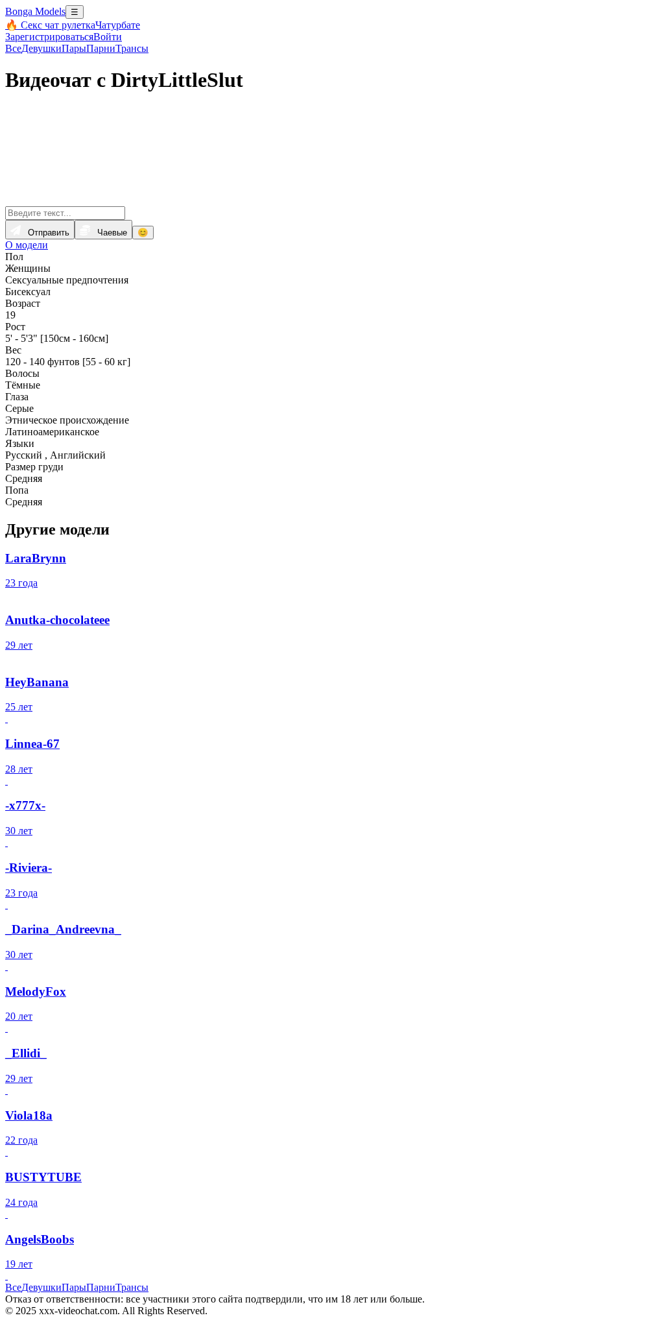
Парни (100, 48)
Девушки (41, 48)
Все (13, 48)
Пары (74, 48)
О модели (26, 244)
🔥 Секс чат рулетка (50, 24)
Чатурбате (117, 24)
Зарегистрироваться (49, 36)
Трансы (131, 48)
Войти (107, 36)
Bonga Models (35, 11)
